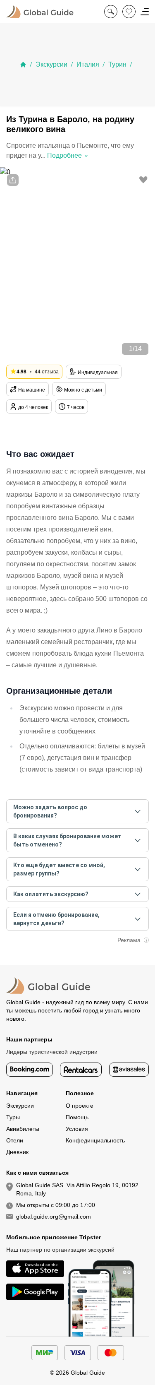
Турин (117, 64)
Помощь (77, 1117)
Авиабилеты (22, 1128)
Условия (77, 1128)
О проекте (79, 1105)
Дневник (17, 1152)
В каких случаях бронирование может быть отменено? (67, 840)
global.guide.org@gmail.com (53, 1216)
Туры (13, 1117)
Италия (87, 64)
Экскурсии (51, 64)
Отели (14, 1140)
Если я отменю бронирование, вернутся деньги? (56, 918)
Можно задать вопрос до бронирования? (50, 811)
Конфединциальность (95, 1140)
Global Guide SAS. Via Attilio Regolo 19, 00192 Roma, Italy (77, 1189)
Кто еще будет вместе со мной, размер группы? (59, 869)
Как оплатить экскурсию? (50, 894)
